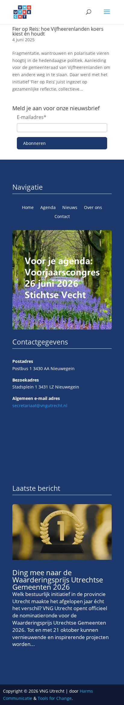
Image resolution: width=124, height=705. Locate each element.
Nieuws (69, 207)
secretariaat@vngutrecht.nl (39, 405)
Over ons (93, 207)
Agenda (48, 207)
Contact (62, 216)
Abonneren (34, 143)
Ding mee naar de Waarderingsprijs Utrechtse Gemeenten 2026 (57, 579)
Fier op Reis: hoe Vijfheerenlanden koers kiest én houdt (58, 31)
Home (28, 207)
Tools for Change (55, 698)
